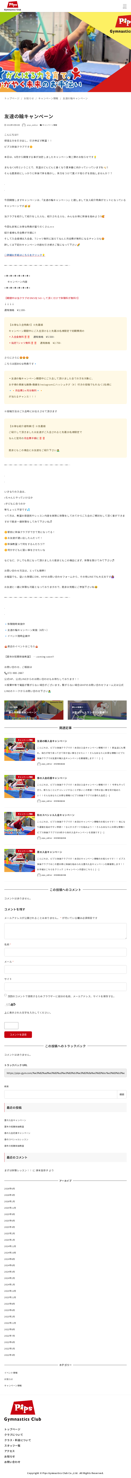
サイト (8, 979)
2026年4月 (9, 1194)
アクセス (9, 1451)
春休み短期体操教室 (14, 1145)
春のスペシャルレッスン (16, 1139)
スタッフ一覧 (12, 1445)
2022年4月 (9, 1354)
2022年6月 (9, 1342)
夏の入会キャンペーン (15, 1120)
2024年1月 (9, 1284)
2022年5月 (9, 1348)
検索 (6, 1086)
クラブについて (13, 1435)
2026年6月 (9, 1188)
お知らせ (8, 1379)
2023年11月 (10, 1297)
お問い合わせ (12, 1462)
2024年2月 (9, 1278)
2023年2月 (9, 1316)
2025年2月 (9, 1233)
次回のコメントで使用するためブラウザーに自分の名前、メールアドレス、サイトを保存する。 (62, 996)
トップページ (12, 1429)
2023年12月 (10, 1290)
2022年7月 (9, 1335)
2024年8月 (9, 1259)
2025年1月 (9, 1239)
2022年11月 (10, 1322)
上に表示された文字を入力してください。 (28, 1012)
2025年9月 (9, 1214)
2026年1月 (9, 1201)
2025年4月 (9, 1226)
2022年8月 (9, 1329)
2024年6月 (9, 1265)
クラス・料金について (17, 1440)
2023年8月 (9, 1303)
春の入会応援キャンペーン (17, 1132)
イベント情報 (11, 1372)
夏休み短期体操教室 (14, 1126)
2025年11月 (10, 1207)
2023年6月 (9, 1310)
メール (9, 961)
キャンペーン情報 (49, 125)
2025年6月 (9, 1220)
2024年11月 (10, 1246)
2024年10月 (10, 1252)
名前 (7, 944)
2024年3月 (9, 1271)
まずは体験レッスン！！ (18, 1170)
